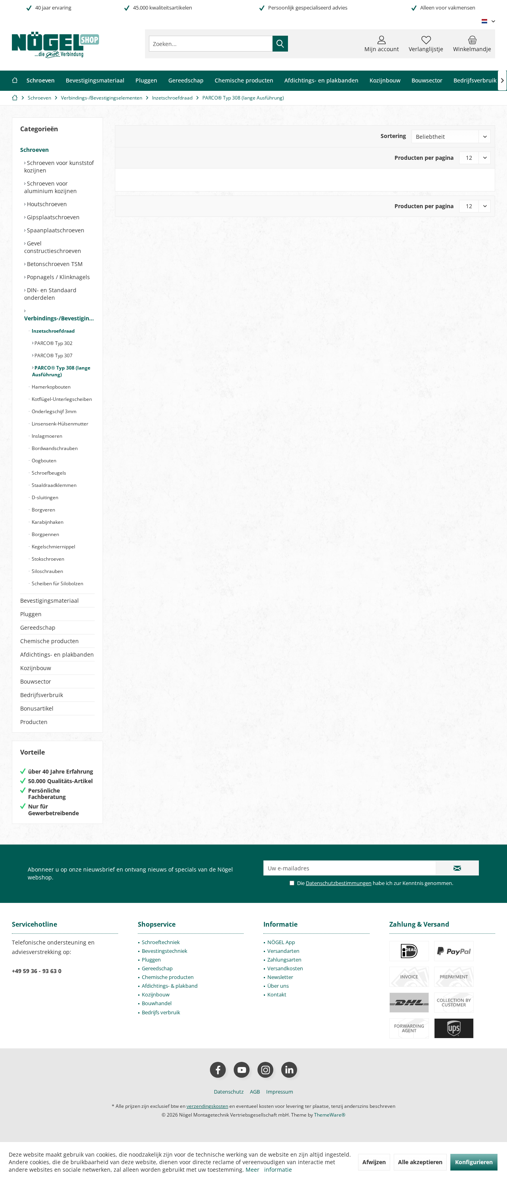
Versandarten (283, 950)
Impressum (279, 1091)
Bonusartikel (36, 708)
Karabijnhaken (46, 522)
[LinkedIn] (289, 1070)
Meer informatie (269, 1169)
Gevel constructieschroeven (52, 247)
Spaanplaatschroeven (54, 230)
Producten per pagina (424, 157)
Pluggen (31, 614)
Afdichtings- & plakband (170, 985)
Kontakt (276, 994)
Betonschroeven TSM (54, 264)
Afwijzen (374, 1162)
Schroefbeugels (48, 472)
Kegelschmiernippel (52, 546)
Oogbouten (43, 460)
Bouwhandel (157, 1003)
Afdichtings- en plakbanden (57, 654)
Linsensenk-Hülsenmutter (59, 423)
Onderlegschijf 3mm (53, 411)
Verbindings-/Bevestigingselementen (59, 318)
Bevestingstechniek (164, 950)
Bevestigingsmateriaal (49, 600)
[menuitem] (472, 44)
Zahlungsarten (284, 959)
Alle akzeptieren (420, 1162)
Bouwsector (35, 681)
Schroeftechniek (161, 942)
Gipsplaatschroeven (52, 217)
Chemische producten (49, 641)
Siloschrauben (46, 571)
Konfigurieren (474, 1162)
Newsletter (280, 977)
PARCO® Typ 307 (52, 355)
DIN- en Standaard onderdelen (50, 293)
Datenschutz (229, 1091)
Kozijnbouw (35, 668)
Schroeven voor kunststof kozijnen (59, 166)
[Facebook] (218, 1070)
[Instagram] (265, 1070)
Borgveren (42, 509)
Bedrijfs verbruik (161, 1012)
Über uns (278, 985)
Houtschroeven (46, 204)
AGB (255, 1091)
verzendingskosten (207, 1106)
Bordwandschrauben (54, 448)
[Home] (14, 81)
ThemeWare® (329, 1114)
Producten (34, 722)
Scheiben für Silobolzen (56, 583)
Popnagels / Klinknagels (57, 277)
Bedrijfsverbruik (41, 695)
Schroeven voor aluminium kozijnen (50, 187)
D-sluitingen (44, 497)
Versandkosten (285, 968)
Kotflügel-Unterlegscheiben (61, 399)
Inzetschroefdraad (52, 331)
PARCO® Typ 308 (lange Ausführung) (61, 371)
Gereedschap (37, 627)
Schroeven (34, 149)
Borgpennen (44, 534)
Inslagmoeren (46, 436)
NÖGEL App (281, 942)
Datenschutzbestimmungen (339, 883)
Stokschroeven (47, 559)
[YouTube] (242, 1070)
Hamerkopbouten (50, 386)
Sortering (393, 136)
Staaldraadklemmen (53, 485)
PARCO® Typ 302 (52, 343)
